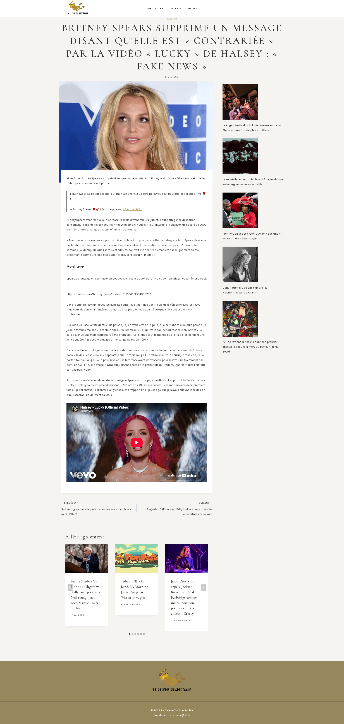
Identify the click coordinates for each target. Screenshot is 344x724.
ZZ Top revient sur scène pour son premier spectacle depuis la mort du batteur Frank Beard (250, 346)
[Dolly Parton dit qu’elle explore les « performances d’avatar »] (253, 264)
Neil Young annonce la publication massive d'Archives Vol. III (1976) (96, 509)
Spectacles (154, 8)
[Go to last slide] (70, 587)
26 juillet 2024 (132, 209)
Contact (191, 8)
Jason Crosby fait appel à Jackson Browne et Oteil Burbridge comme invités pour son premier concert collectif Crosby (184, 597)
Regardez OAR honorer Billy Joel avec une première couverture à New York (179, 509)
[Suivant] (203, 587)
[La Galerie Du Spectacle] (77, 8)
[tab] (129, 634)
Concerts (174, 8)
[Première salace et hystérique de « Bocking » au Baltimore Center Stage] (253, 210)
